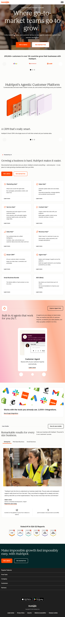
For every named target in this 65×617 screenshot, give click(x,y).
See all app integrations (11, 413)
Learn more (8, 198)
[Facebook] (22, 593)
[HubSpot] (5, 2)
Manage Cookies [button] (53, 613)
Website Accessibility (40, 613)
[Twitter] (33, 593)
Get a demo (25, 45)
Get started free (42, 45)
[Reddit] (41, 593)
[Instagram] (26, 593)
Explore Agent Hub (55, 308)
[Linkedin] (37, 593)
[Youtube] (29, 593)
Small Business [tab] (31, 441)
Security (29, 613)
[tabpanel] (32, 482)
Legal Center (10, 613)
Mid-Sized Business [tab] (18, 441)
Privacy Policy (20, 613)
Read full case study (11, 504)
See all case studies (57, 426)
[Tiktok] (45, 593)
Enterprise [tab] (7, 441)
